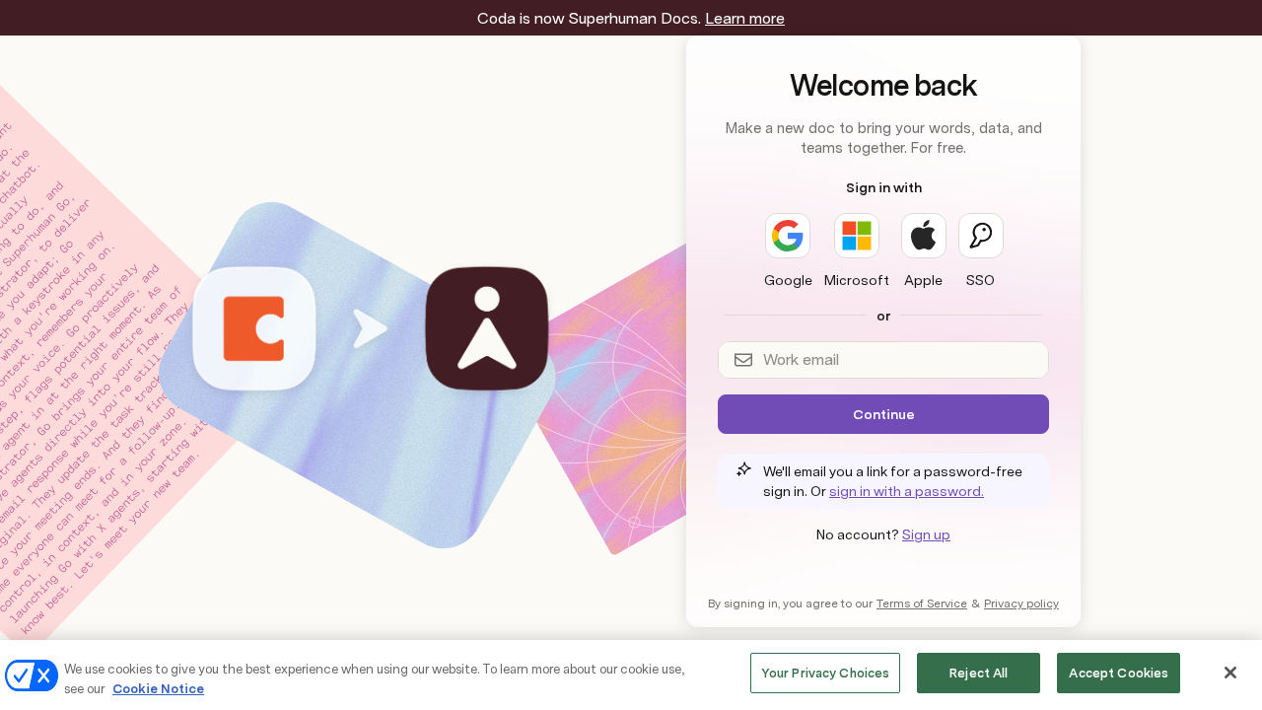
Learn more (745, 18)
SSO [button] (980, 280)
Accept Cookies (1118, 673)
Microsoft (856, 280)
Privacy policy (1021, 603)
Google (788, 280)
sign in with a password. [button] (906, 491)
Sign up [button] (926, 534)
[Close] (1230, 672)
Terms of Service (921, 603)
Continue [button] (884, 414)
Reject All (978, 673)
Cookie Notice (158, 688)
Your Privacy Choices (825, 673)
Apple (923, 280)
